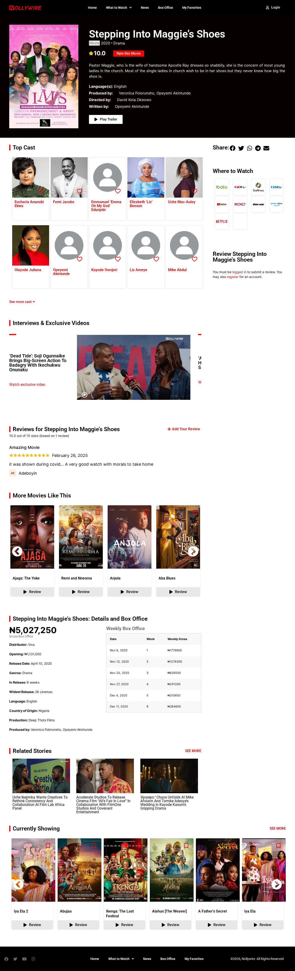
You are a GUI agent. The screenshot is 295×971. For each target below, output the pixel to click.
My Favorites (191, 7)
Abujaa (66, 911)
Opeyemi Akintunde (61, 272)
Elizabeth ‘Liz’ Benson (141, 204)
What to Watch (116, 7)
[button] (193, 551)
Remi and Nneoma (76, 578)
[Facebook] (6, 959)
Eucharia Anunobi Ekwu (29, 204)
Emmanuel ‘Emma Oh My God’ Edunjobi (106, 206)
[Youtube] (24, 959)
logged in (239, 272)
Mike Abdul (177, 270)
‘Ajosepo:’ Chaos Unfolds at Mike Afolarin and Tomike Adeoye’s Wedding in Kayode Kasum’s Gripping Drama (167, 802)
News (145, 7)
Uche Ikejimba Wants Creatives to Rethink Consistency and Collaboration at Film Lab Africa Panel (40, 802)
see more (278, 828)
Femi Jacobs (63, 202)
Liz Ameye (138, 270)
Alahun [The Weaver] (169, 911)
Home (92, 7)
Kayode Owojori (104, 270)
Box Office (165, 7)
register (233, 277)
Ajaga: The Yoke (26, 578)
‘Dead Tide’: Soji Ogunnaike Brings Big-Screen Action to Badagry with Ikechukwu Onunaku (37, 362)
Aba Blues (167, 578)
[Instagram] (33, 959)
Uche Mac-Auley (181, 202)
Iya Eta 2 (21, 911)
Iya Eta (250, 911)
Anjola (115, 578)
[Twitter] (15, 959)
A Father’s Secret (212, 911)
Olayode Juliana (28, 270)
